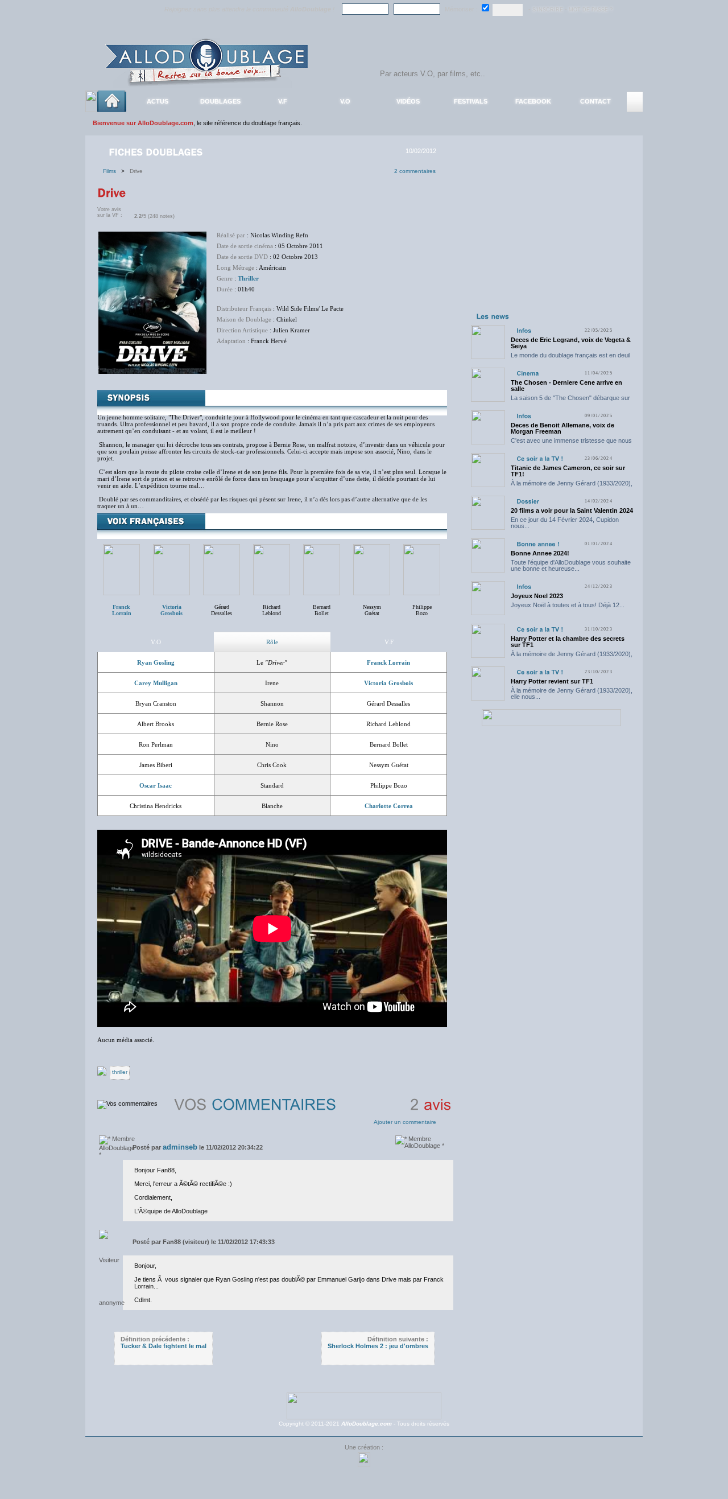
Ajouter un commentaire (405, 1122)
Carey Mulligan (155, 683)
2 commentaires (415, 171)
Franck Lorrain (388, 662)
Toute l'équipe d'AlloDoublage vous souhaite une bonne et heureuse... (571, 565)
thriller (119, 1072)
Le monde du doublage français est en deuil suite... (570, 358)
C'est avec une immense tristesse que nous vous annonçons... (571, 443)
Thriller (248, 278)
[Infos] (523, 330)
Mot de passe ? (591, 10)
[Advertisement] (551, 238)
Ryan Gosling (156, 662)
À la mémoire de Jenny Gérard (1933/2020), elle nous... (571, 486)
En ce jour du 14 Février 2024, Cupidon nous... (565, 522)
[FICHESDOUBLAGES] (157, 151)
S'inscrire (547, 10)
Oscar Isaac (155, 785)
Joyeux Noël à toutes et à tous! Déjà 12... (567, 605)
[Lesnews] (493, 316)
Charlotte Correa (389, 805)
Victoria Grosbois (388, 683)
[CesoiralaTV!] (539, 458)
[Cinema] (527, 373)
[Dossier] (527, 501)
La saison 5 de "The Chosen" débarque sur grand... (570, 400)
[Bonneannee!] (538, 544)
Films (112, 171)
